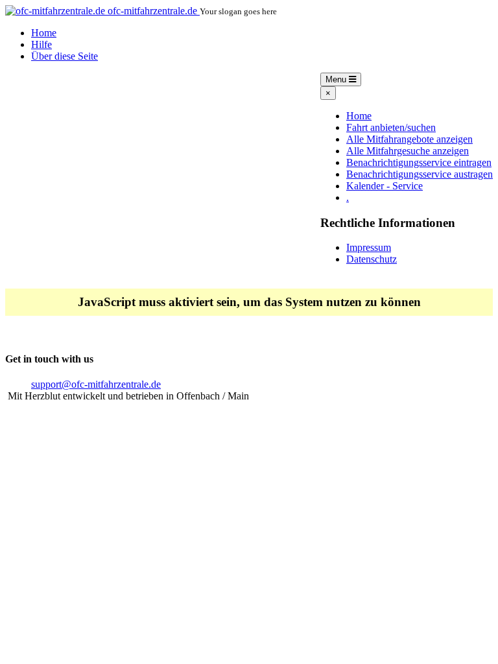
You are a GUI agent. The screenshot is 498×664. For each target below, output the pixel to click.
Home (43, 32)
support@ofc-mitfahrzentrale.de (96, 384)
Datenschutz (371, 259)
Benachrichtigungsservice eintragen (419, 162)
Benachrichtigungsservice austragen (419, 174)
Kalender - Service (384, 185)
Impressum (368, 247)
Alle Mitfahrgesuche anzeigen (407, 150)
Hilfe (41, 44)
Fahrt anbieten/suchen (391, 127)
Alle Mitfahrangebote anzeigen (409, 139)
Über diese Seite (64, 56)
